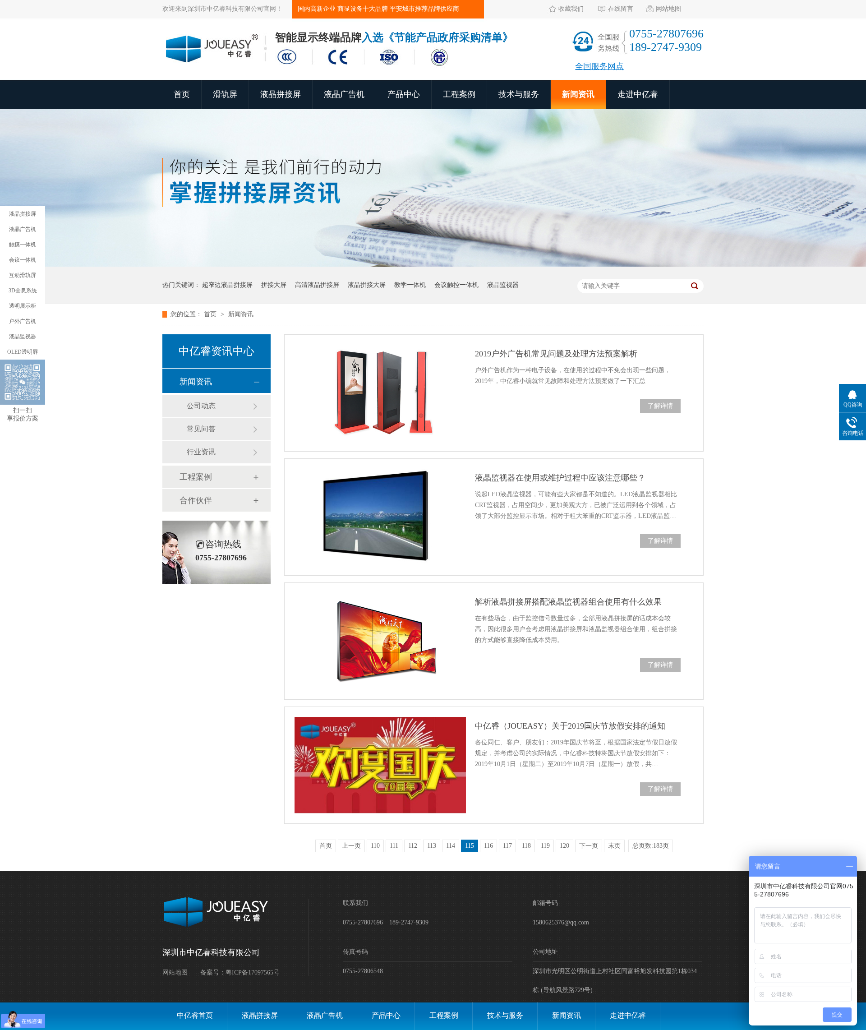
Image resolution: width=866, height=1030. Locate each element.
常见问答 (201, 429)
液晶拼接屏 (280, 94)
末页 (614, 845)
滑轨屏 (225, 94)
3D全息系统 (23, 290)
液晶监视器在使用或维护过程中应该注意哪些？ (560, 477)
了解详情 (660, 405)
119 (545, 845)
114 (450, 845)
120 (564, 845)
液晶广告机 (344, 94)
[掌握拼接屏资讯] (433, 264)
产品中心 (403, 94)
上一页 (351, 845)
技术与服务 (518, 94)
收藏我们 (571, 8)
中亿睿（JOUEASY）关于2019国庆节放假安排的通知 (570, 725)
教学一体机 (410, 285)
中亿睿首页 (195, 1015)
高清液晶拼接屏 (317, 285)
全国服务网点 (599, 66)
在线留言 (620, 8)
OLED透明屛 (22, 352)
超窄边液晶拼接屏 (227, 285)
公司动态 (201, 406)
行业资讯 (201, 452)
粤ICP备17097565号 (253, 972)
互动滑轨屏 (22, 275)
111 (394, 845)
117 (507, 845)
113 (431, 845)
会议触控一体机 (456, 285)
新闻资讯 (578, 94)
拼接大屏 (273, 285)
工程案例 (459, 94)
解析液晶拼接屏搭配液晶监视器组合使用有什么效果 (568, 601)
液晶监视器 (503, 285)
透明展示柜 (22, 306)
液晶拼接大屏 (367, 285)
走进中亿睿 (637, 94)
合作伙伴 (196, 500)
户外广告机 (22, 321)
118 (526, 845)
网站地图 (668, 8)
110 (375, 845)
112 (412, 845)
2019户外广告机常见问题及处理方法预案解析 (556, 353)
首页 (182, 94)
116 (488, 845)
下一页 (588, 845)
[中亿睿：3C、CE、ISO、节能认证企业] (365, 67)
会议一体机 (22, 260)
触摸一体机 (22, 244)
